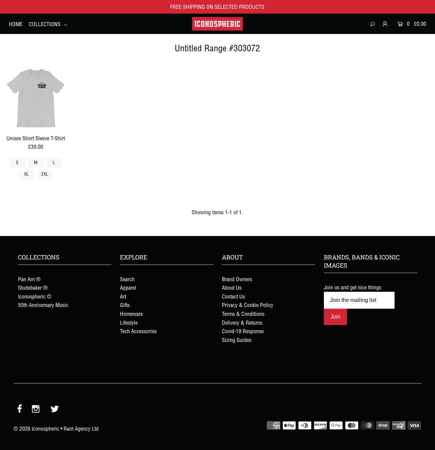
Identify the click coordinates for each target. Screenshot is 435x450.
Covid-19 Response (243, 331)
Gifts (125, 305)
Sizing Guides (236, 340)
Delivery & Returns (242, 322)
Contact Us (233, 296)
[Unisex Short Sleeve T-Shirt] (35, 98)
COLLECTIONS (45, 24)
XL (26, 174)
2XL (44, 174)
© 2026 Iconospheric (36, 428)
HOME (15, 24)
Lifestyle (129, 322)
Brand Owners (237, 279)
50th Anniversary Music (43, 305)
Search (127, 279)
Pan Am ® (29, 279)
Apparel (128, 287)
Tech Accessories (138, 331)
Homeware (131, 313)
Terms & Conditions (243, 313)
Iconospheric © (34, 296)
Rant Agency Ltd (81, 428)
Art (123, 296)
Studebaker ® (33, 287)
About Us (232, 287)
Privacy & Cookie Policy (247, 305)
